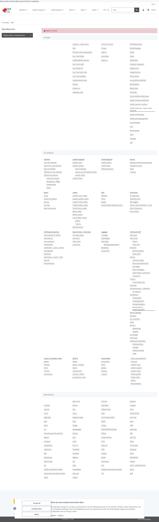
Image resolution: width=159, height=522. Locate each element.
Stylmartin (47, 449)
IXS (45, 465)
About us (104, 60)
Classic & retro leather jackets (86, 172)
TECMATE (76, 449)
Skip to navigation (32, 1)
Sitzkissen (47, 254)
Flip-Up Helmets (49, 169)
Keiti (74, 421)
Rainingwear (48, 251)
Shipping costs (78, 92)
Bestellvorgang (135, 48)
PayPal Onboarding (137, 114)
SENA (132, 441)
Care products (49, 241)
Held (103, 413)
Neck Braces (48, 238)
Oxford (75, 477)
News (132, 56)
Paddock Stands (138, 350)
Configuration (36, 509)
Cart (131, 126)
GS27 (132, 409)
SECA (103, 441)
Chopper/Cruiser (136, 166)
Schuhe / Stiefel (78, 374)
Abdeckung (136, 328)
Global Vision (106, 409)
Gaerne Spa (48, 461)
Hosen (75, 368)
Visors (49, 188)
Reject (36, 514)
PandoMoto (77, 469)
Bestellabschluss (136, 44)
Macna (75, 405)
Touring (133, 172)
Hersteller (133, 92)
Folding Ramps (137, 344)
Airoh (132, 453)
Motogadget (77, 429)
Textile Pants (105, 166)
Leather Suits (77, 163)
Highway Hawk (78, 417)
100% (46, 477)
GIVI (74, 409)
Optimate (133, 429)
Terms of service (107, 44)
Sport (132, 169)
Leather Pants (78, 178)
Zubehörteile (51, 184)
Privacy (60, 515)
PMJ (131, 433)
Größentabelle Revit (80, 80)
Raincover (133, 235)
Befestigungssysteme (111, 244)
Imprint (53, 515)
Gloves (133, 380)
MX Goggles (134, 202)
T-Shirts (78, 224)
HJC (74, 461)
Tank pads (133, 338)
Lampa (103, 425)
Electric (132, 257)
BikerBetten (134, 457)
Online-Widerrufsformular (139, 96)
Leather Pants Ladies (80, 202)
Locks (132, 322)
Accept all (36, 503)
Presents (134, 361)
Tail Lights (136, 266)
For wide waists (78, 235)
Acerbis (104, 453)
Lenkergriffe (136, 298)
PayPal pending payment (139, 118)
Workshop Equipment (138, 341)
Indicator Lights (138, 260)
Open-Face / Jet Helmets (52, 166)
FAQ (74, 48)
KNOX (103, 421)
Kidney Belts (48, 244)
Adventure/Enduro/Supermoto (141, 163)
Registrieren (134, 68)
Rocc (74, 437)
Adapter (135, 331)
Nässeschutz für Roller (52, 235)
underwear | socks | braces (54, 248)
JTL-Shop (147, 519)
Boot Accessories (50, 208)
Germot (46, 409)
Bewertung (134, 88)
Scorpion (47, 441)
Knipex (132, 461)
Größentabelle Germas (81, 60)
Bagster (75, 457)
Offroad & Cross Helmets (53, 172)
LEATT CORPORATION (137, 465)
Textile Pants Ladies (80, 208)
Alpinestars (48, 457)
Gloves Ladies (77, 214)
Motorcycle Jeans (107, 169)
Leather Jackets (78, 166)
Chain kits (136, 244)
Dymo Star (76, 401)
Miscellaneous (78, 227)
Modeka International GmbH (111, 469)
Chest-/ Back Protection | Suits (141, 205)
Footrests (133, 285)
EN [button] (153, 4)
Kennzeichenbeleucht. (140, 263)
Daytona (133, 401)
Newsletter (134, 60)
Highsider (47, 417)
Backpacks (105, 248)
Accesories (136, 276)
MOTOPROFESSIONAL (109, 429)
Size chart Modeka (79, 76)
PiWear (103, 433)
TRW (102, 449)
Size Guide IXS (78, 68)
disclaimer (105, 56)
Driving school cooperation (82, 52)
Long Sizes (76, 244)
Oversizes (76, 238)
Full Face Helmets (50, 163)
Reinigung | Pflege (53, 181)
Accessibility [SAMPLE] (138, 80)
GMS (74, 465)
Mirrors (132, 325)
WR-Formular (134, 130)
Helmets (104, 196)
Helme (75, 361)
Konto (132, 52)
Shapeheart (48, 445)
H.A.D (46, 413)
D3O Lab (76, 473)
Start (131, 134)
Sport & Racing (80, 169)
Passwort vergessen (137, 64)
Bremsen (133, 248)
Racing (46, 202)
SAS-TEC (133, 437)
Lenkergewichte (138, 301)
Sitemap (133, 138)
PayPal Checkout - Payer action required (141, 109)
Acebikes (76, 453)
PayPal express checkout (139, 104)
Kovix (46, 425)
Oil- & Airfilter (135, 319)
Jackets (77, 221)
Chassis (132, 279)
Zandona (133, 449)
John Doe (133, 417)
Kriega (75, 425)
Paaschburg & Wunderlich (53, 433)
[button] (143, 10)
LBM (131, 425)
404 (131, 142)
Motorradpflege (135, 313)
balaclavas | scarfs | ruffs (53, 257)
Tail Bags (104, 235)
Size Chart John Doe (80, 72)
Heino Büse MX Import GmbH (54, 473)
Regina (46, 437)
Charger (135, 347)
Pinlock (75, 433)
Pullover (47, 365)
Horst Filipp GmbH (108, 417)
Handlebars (134, 295)
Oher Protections (136, 208)
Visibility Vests (135, 199)
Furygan (133, 405)
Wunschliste (134, 76)
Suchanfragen (135, 122)
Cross (46, 196)
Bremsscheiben (138, 251)
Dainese (104, 401)
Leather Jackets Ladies (81, 199)
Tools (134, 353)
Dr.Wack (47, 405)
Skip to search (20, 1)
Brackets (133, 316)
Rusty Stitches (106, 437)
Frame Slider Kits (138, 282)
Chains (134, 241)
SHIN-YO (104, 445)
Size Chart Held (78, 64)
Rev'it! (132, 469)
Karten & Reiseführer (138, 358)
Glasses (46, 260)
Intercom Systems (53, 178)
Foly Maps (104, 405)
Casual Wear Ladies (80, 218)
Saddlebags (105, 238)
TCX (102, 473)
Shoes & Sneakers (50, 199)
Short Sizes (77, 241)
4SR (45, 453)
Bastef (103, 457)
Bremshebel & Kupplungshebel (138, 308)
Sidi (102, 465)
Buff (131, 473)
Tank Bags (105, 241)
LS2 (45, 429)
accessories (105, 251)
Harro (75, 413)
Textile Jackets (106, 163)
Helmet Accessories (51, 175)
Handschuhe (77, 371)
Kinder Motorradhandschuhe (111, 205)
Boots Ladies (77, 211)
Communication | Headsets (140, 288)
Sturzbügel (134, 335)
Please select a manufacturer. (14, 35)
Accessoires (48, 374)
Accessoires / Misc (79, 377)
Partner (75, 84)
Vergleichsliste (135, 72)
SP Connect (136, 292)
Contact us (76, 88)
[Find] (136, 10)
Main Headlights (138, 270)
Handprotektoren (138, 304)
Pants (103, 199)
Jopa (45, 421)
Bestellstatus (134, 84)
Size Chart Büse (78, 56)
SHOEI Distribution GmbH (53, 469)
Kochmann (105, 461)
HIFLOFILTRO (134, 413)
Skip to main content (7, 1)
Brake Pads (136, 254)
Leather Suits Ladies (80, 196)
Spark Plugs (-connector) (141, 273)
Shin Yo (75, 445)
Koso (131, 421)
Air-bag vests (134, 196)
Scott (74, 441)
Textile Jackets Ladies (80, 205)
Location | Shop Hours (81, 44)
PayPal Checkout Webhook (139, 100)
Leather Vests (80, 175)
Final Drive (134, 238)
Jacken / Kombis (78, 365)
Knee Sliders (134, 211)
